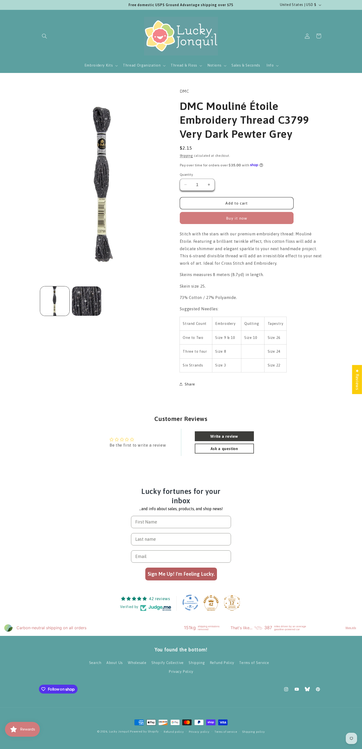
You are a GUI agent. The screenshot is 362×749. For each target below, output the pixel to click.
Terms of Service (254, 663)
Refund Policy (222, 663)
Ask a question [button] (224, 448)
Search (95, 663)
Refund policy (174, 731)
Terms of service (225, 731)
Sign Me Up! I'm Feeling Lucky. (181, 574)
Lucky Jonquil (119, 731)
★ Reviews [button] (357, 379)
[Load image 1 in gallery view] (54, 301)
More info (351, 628)
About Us (114, 663)
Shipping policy (253, 731)
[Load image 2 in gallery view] (86, 301)
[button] (44, 36)
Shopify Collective (167, 663)
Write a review (224, 436)
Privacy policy (199, 731)
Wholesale (137, 663)
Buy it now (236, 218)
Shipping (186, 155)
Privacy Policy (181, 671)
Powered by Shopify (144, 731)
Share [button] (190, 384)
